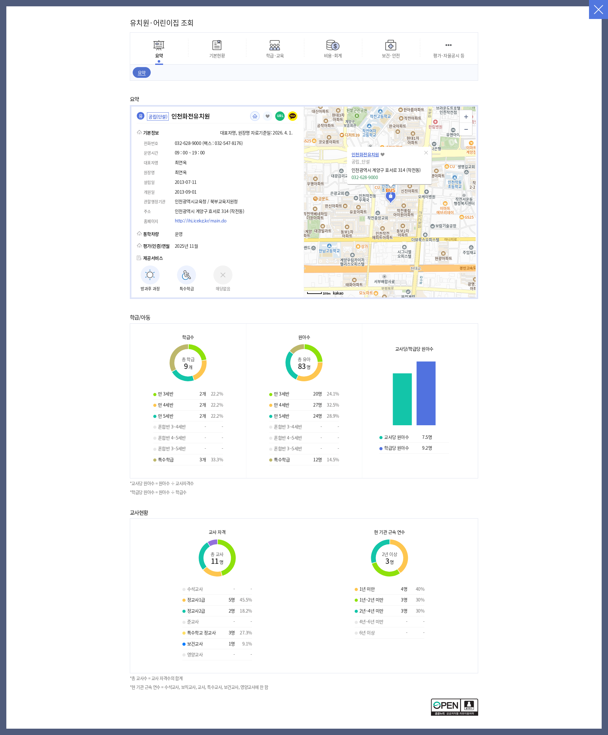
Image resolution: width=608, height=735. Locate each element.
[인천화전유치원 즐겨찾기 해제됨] (267, 116)
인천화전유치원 (365, 154)
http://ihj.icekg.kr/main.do (200, 220)
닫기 (598, 9)
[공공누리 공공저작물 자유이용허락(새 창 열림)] (454, 714)
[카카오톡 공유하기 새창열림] (292, 116)
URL (280, 116)
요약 (142, 72)
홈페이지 (255, 116)
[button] (426, 152)
